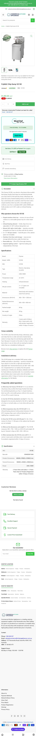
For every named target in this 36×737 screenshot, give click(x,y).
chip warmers (13, 349)
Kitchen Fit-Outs (17, 601)
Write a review (18, 494)
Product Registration (7, 705)
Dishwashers (27, 568)
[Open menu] (3, 15)
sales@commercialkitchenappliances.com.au (19, 9)
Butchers (17, 594)
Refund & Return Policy (8, 698)
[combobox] (18, 20)
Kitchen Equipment (10, 568)
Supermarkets (11, 594)
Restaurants (13, 590)
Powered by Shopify (28, 722)
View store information (10, 178)
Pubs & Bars (20, 590)
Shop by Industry (7, 586)
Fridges (16, 568)
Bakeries (22, 594)
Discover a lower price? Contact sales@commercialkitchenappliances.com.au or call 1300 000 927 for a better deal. (18, 3)
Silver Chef (4, 700)
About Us (4, 693)
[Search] (33, 20)
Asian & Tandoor (14, 597)
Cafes (8, 590)
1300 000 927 (9, 112)
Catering (29, 597)
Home (2, 26)
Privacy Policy (5, 709)
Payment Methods (6, 695)
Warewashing (25, 601)
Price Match (4, 702)
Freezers (21, 568)
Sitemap (3, 707)
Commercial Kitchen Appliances (15, 722)
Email (3, 112)
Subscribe (30, 554)
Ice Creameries (22, 597)
